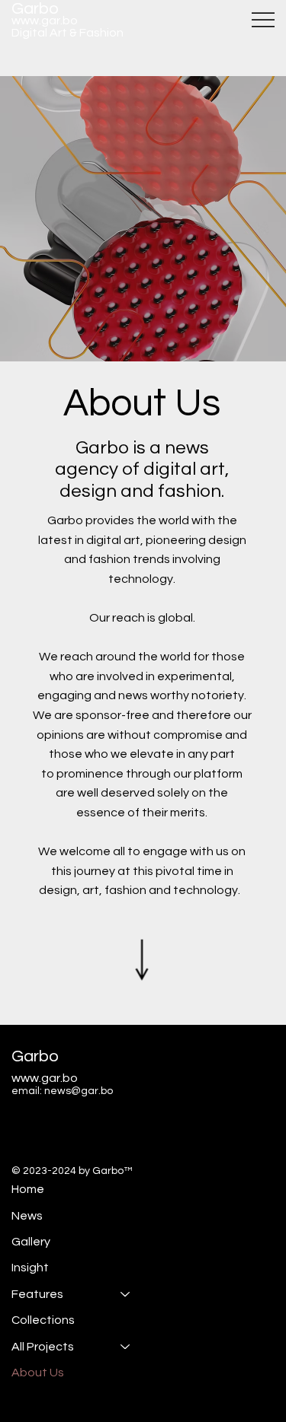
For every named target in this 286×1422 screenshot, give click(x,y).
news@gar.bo (78, 1091)
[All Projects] (126, 1347)
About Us (37, 1372)
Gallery (30, 1242)
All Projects (42, 1347)
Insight (30, 1267)
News (27, 1216)
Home (27, 1189)
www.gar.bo (44, 20)
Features (37, 1294)
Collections (43, 1320)
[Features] (126, 1294)
